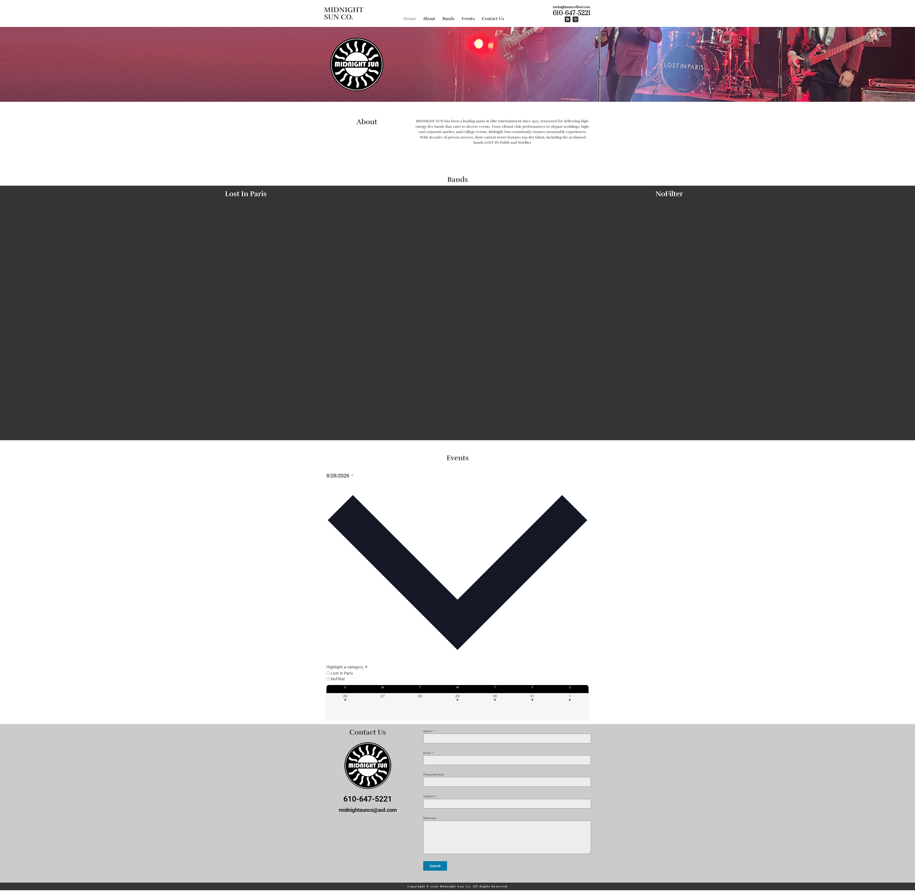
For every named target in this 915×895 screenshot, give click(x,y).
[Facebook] (567, 19)
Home (409, 18)
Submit (435, 866)
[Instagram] (575, 19)
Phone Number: (434, 774)
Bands (448, 18)
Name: (429, 731)
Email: (428, 753)
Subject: (430, 796)
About (429, 18)
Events (468, 18)
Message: (430, 818)
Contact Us (493, 18)
